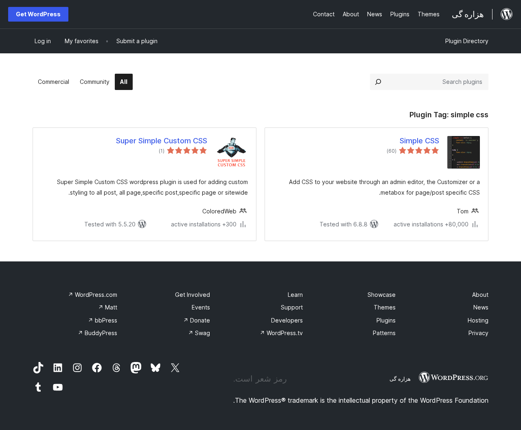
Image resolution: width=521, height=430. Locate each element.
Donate (196, 320)
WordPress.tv (281, 332)
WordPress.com (92, 294)
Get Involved (192, 294)
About (480, 294)
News (480, 307)
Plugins (386, 320)
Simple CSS (419, 140)
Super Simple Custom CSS (161, 140)
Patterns (384, 332)
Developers (287, 320)
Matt (107, 307)
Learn (295, 294)
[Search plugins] (378, 82)
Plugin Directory (466, 40)
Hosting (478, 320)
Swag (199, 332)
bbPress (102, 320)
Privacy (478, 332)
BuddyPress (97, 332)
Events (201, 307)
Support (292, 307)
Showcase (382, 294)
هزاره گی (400, 378)
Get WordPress (38, 14)
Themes (385, 307)
